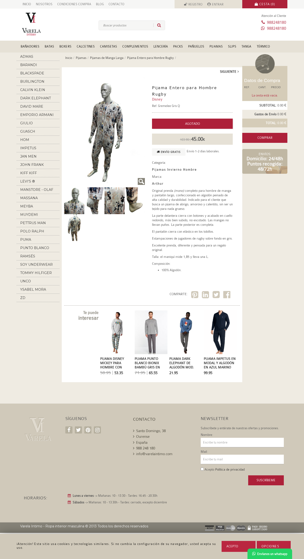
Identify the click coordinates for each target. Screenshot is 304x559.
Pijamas (216, 46)
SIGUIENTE (228, 71)
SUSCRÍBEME (266, 480)
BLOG (100, 4)
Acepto (232, 546)
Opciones (270, 546)
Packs (178, 46)
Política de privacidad (230, 469)
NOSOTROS (44, 4)
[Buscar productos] (157, 25)
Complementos (135, 46)
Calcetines (86, 46)
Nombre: (207, 435)
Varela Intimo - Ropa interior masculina (52, 526)
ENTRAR (217, 4)
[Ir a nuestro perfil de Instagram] (97, 430)
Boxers (65, 46)
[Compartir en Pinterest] (195, 295)
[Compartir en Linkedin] (206, 295)
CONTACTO (116, 4)
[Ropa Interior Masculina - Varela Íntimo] (39, 24)
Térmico (263, 46)
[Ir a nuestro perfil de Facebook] (68, 430)
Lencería (160, 46)
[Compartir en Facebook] (227, 295)
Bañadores (30, 46)
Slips (232, 46)
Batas (49, 46)
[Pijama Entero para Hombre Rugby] (104, 131)
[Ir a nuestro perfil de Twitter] (78, 430)
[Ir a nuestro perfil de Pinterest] (87, 430)
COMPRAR (264, 138)
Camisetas (108, 46)
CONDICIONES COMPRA (74, 4)
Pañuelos (196, 46)
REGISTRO (195, 4)
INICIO (27, 4)
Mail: (204, 451)
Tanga (247, 46)
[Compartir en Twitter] (216, 295)
